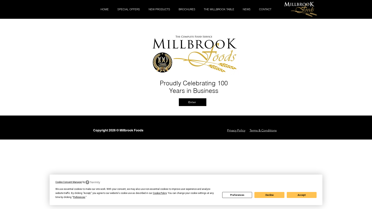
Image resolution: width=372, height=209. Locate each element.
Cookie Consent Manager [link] (68, 182)
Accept (302, 195)
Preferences (237, 195)
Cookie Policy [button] (160, 193)
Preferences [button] (79, 197)
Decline (269, 195)
